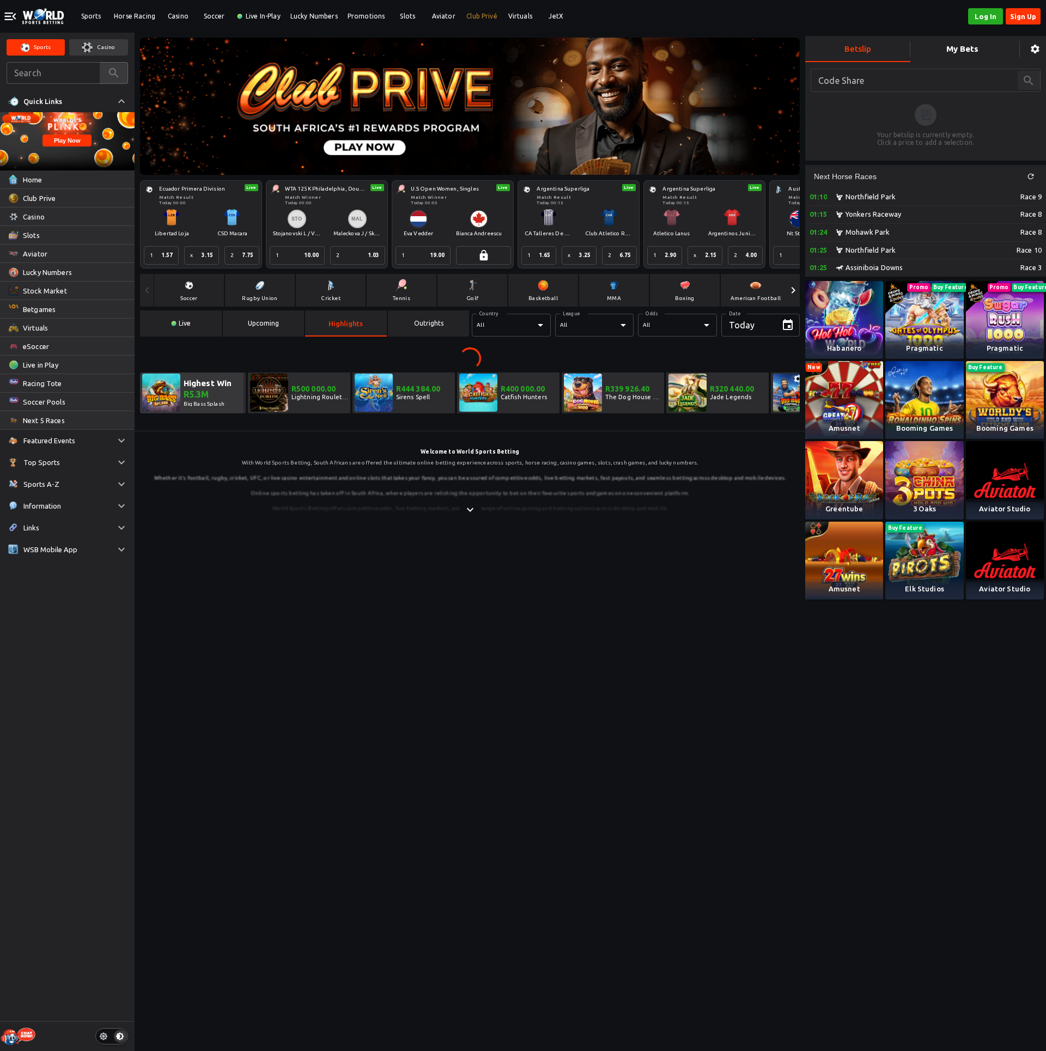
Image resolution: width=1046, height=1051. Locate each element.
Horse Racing (134, 16)
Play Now (67, 140)
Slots (407, 16)
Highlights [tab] (346, 323)
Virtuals (520, 16)
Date (734, 313)
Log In (985, 16)
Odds (652, 313)
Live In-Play (263, 16)
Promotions (366, 16)
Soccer (214, 16)
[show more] (470, 510)
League (571, 313)
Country (488, 313)
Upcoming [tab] (263, 323)
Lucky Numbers (314, 16)
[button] (1030, 176)
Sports (91, 16)
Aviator (443, 16)
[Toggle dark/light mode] (111, 1036)
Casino (178, 16)
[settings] (1035, 49)
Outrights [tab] (428, 323)
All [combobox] (480, 325)
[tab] (181, 323)
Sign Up (1023, 16)
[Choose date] (788, 325)
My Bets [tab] (962, 48)
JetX (556, 16)
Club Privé (481, 16)
